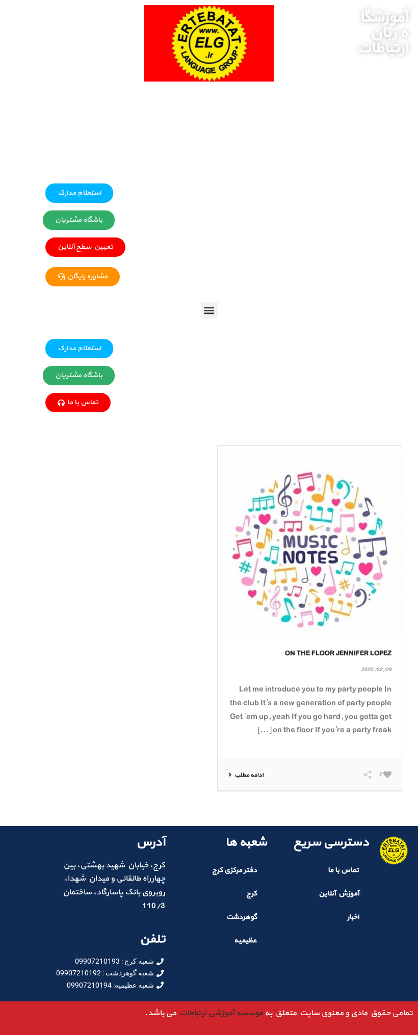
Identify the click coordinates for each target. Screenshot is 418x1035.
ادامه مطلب (249, 775)
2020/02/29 (376, 670)
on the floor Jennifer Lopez (338, 653)
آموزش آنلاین (339, 893)
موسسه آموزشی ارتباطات (219, 1013)
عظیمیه (245, 940)
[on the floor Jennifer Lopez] (310, 542)
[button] (209, 310)
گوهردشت (241, 917)
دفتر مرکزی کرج (234, 870)
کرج (251, 893)
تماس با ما (343, 870)
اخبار (353, 917)
